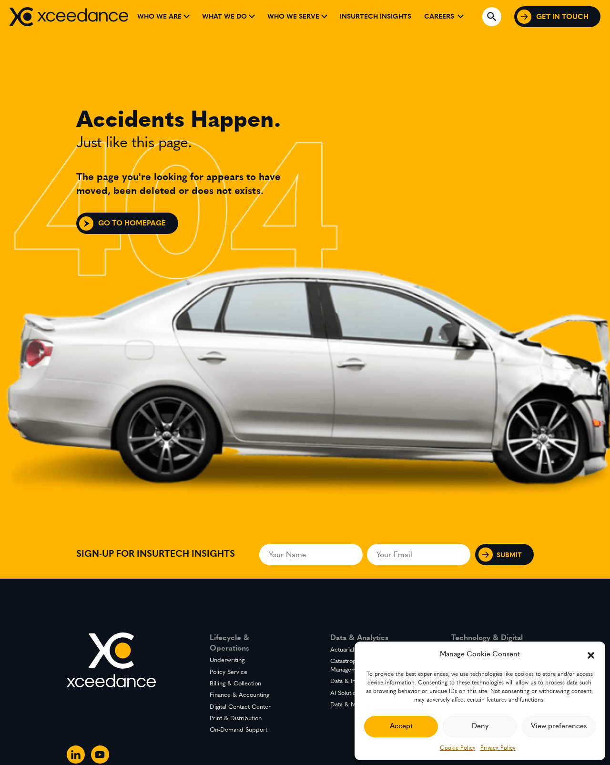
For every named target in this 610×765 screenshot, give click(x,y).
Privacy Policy (498, 748)
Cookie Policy (458, 748)
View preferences (559, 726)
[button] (591, 654)
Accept (401, 726)
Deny (480, 726)
